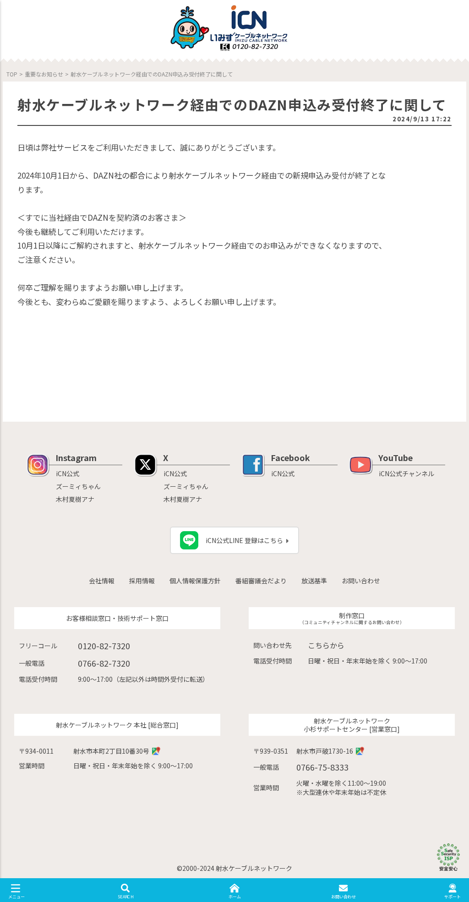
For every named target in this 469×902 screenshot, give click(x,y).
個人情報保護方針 (195, 580)
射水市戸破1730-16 (324, 750)
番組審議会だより (261, 580)
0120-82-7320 (104, 646)
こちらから (326, 645)
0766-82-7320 (104, 663)
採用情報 (142, 580)
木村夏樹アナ (75, 499)
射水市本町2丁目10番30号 (111, 750)
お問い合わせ (361, 580)
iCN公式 (67, 473)
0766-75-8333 (322, 767)
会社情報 (102, 580)
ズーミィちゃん (78, 486)
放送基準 (314, 580)
